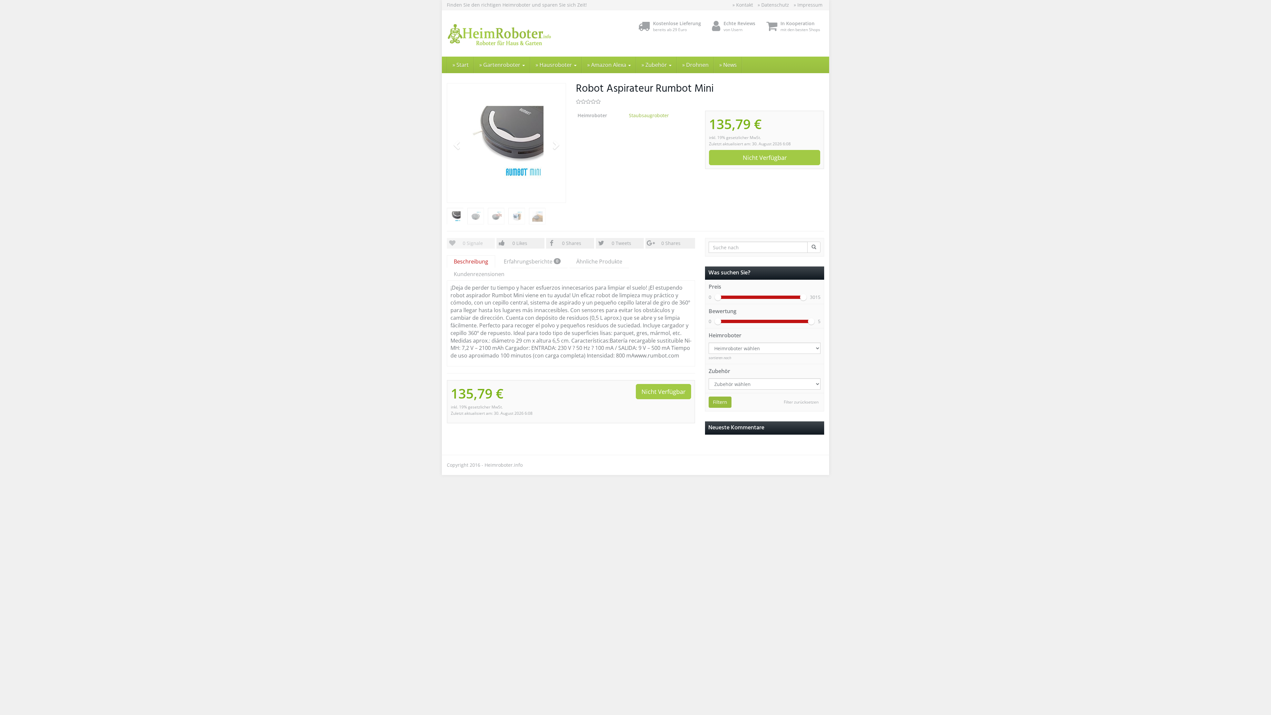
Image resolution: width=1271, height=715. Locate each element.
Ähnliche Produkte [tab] (599, 261)
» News (728, 65)
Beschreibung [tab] (471, 261)
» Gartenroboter (500, 65)
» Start (460, 65)
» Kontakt (742, 5)
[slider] (718, 297)
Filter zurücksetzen (801, 402)
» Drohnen (695, 65)
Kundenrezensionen (479, 274)
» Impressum (808, 5)
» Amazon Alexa (607, 65)
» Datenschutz (773, 5)
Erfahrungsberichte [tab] (531, 261)
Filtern (720, 402)
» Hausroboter (554, 65)
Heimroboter (725, 335)
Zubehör (719, 371)
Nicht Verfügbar (765, 158)
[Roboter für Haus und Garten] (506, 33)
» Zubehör (654, 65)
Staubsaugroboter (649, 115)
